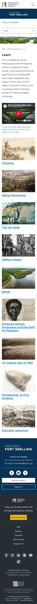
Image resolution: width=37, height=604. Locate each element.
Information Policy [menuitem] (16, 598)
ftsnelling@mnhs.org (23, 463)
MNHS (4, 49)
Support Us (18, 487)
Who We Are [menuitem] (18, 540)
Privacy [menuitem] (7, 598)
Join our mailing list (18, 517)
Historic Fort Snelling (10, 22)
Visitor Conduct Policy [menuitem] (12, 600)
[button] (33, 4)
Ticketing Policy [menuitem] (28, 598)
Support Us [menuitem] (19, 544)
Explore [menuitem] (18, 531)
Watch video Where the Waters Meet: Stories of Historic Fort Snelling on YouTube (16, 129)
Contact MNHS (24, 575)
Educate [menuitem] (18, 535)
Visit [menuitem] (18, 527)
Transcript (6, 127)
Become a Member (18, 480)
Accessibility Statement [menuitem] (27, 600)
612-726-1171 (9, 463)
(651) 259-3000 (12, 575)
